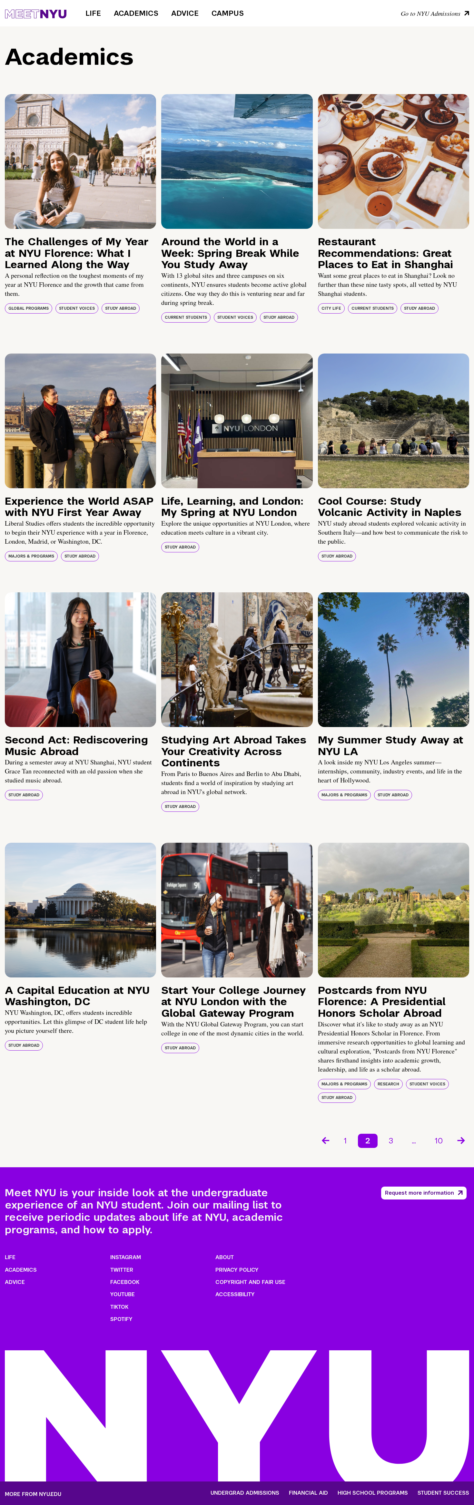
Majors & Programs (31, 556)
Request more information (419, 1192)
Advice (185, 13)
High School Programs (373, 1493)
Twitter (121, 1270)
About (224, 1257)
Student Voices (77, 308)
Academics (136, 13)
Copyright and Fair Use (250, 1282)
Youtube (122, 1294)
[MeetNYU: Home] (35, 13)
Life (93, 13)
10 (439, 1141)
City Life (331, 308)
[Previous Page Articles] (325, 1140)
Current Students (186, 317)
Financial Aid (308, 1493)
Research (388, 1084)
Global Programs (28, 308)
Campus (228, 13)
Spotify (121, 1319)
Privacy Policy (237, 1270)
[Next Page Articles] (461, 1140)
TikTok (119, 1307)
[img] (80, 161)
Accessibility (235, 1294)
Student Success (443, 1493)
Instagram (125, 1257)
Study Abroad (120, 308)
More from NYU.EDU (33, 1494)
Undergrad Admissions (245, 1493)
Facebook (124, 1282)
